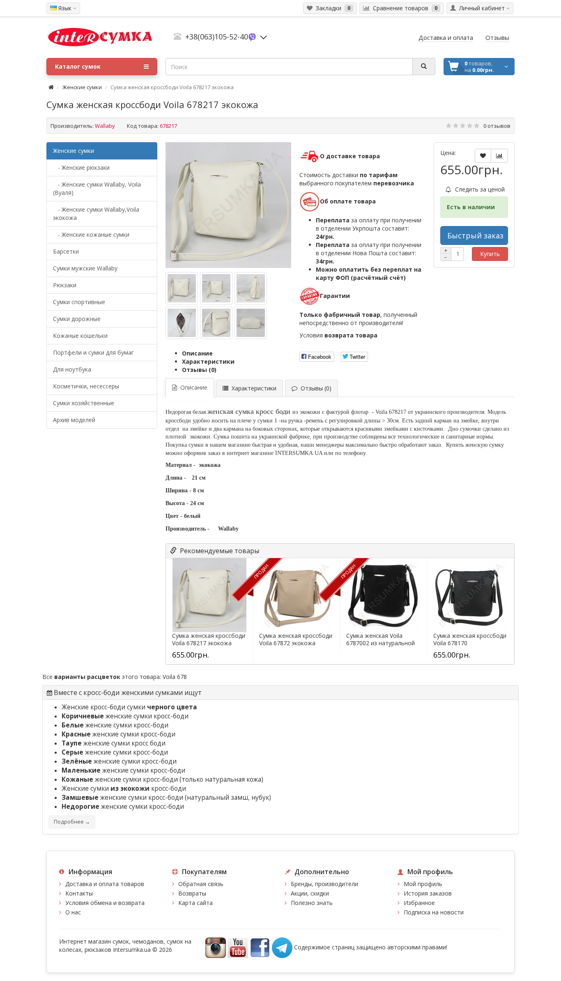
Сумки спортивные (79, 302)
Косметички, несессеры (86, 386)
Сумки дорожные (77, 319)
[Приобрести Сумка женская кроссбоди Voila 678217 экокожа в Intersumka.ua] (228, 205)
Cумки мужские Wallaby (85, 268)
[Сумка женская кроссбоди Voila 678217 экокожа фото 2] (251, 288)
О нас (73, 912)
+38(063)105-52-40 (216, 37)
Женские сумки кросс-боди (124, 788)
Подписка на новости (434, 912)
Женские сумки (82, 87)
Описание (197, 353)
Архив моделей (74, 420)
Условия (338, 335)
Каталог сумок (78, 66)
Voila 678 (175, 677)
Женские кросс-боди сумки (129, 707)
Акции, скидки (310, 893)
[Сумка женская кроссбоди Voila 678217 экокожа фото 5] (251, 323)
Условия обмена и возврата (105, 903)
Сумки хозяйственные (83, 403)
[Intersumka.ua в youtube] (238, 947)
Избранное (419, 903)
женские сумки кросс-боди (125, 716)
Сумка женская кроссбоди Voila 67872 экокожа (295, 639)
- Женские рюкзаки (81, 167)
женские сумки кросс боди (114, 743)
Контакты (79, 893)
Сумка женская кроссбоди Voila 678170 (469, 639)
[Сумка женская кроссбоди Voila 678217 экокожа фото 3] (182, 323)
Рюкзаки (64, 285)
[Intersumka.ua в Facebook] (260, 947)
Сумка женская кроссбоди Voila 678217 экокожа (208, 639)
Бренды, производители (324, 884)
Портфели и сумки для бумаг (93, 352)
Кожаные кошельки (80, 335)
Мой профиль (423, 884)
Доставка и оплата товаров (104, 884)
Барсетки (66, 251)
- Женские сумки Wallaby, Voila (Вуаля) (97, 188)
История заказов (428, 893)
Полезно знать (312, 903)
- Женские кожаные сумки (91, 234)
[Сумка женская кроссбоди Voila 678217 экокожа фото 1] (216, 288)
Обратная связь (200, 884)
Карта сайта (195, 903)
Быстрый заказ (475, 235)
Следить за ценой (479, 189)
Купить (490, 254)
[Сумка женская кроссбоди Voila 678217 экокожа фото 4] (216, 323)
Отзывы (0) (199, 370)
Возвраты (192, 893)
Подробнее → (72, 821)
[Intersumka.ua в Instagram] (215, 947)
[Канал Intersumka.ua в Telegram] (282, 947)
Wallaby (105, 125)
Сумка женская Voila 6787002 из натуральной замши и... (380, 643)
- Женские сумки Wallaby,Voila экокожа (96, 213)
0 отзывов (496, 125)
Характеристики (208, 361)
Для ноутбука (72, 369)
